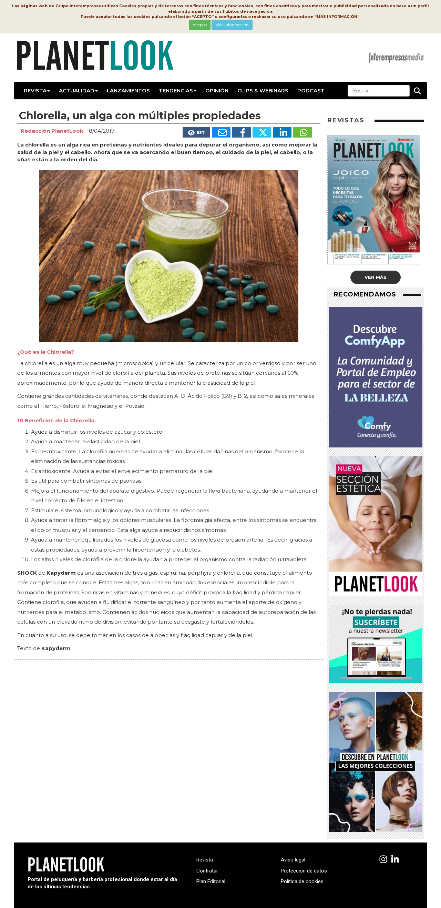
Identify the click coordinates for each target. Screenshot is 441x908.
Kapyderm (56, 648)
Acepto (200, 24)
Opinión (216, 90)
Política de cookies (302, 881)
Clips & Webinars (262, 90)
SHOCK (27, 572)
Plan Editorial (210, 881)
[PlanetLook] (383, 859)
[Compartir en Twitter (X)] (262, 132)
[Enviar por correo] (221, 132)
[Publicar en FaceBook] (241, 132)
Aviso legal (293, 860)
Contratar (207, 871)
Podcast (311, 90)
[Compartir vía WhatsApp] (302, 132)
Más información (232, 24)
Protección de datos (304, 871)
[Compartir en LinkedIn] (282, 132)
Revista (35, 90)
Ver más (376, 277)
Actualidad (76, 90)
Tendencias (176, 90)
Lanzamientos (128, 90)
